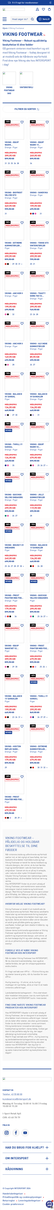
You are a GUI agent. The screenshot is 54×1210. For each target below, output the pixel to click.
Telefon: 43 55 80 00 (12, 1094)
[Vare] (14, 130)
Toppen (44, 1197)
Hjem (5, 28)
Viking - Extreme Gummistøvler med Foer (13, 244)
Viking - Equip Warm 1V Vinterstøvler (37, 143)
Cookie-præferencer (13, 1204)
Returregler (9, 1200)
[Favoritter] (43, 9)
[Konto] (37, 9)
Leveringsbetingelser (29, 1200)
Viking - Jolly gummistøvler (37, 495)
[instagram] (7, 1133)
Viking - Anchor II (14, 293)
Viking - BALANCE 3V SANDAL (13, 395)
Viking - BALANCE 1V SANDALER (38, 546)
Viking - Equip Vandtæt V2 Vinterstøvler (12, 647)
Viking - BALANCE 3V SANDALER (38, 395)
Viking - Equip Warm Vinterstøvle (12, 143)
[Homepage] (14, 9)
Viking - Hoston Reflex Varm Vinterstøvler (13, 747)
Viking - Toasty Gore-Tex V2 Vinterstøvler (38, 294)
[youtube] (25, 1133)
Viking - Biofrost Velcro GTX (13, 193)
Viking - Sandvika (39, 192)
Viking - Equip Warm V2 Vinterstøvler (37, 445)
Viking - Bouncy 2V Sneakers (14, 546)
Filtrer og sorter (25, 109)
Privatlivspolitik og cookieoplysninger (22, 1197)
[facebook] (16, 1133)
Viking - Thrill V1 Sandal (14, 445)
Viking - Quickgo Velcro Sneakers (14, 495)
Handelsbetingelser (13, 1193)
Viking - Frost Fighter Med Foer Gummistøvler (14, 596)
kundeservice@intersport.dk (17, 1099)
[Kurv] (49, 9)
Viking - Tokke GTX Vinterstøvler (39, 244)
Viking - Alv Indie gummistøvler (38, 344)
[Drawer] (5, 19)
